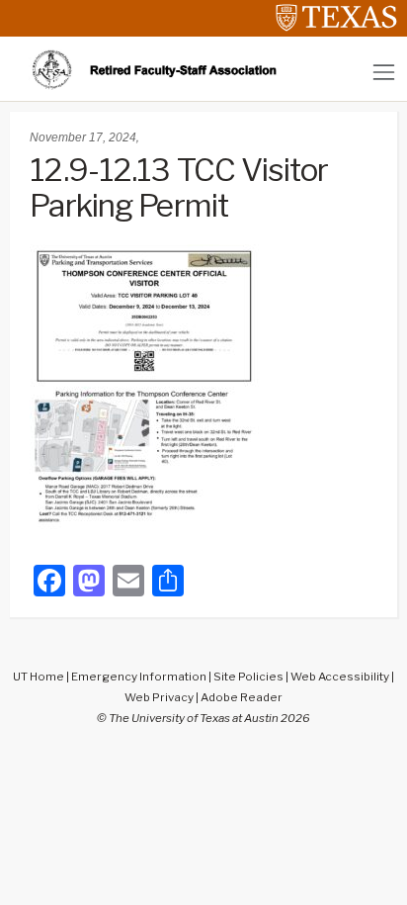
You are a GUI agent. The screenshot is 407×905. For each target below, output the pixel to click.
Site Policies (248, 676)
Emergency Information (138, 676)
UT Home (38, 676)
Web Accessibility (339, 676)
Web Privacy (159, 697)
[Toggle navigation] (384, 71)
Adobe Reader (242, 697)
